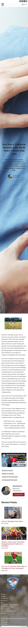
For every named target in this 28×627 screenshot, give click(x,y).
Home (3, 594)
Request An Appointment (9, 605)
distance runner (7, 470)
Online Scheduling (7, 607)
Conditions (4, 598)
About (3, 596)
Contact (3, 613)
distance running (8, 473)
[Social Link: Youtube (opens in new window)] (26, 1)
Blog (2, 602)
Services (4, 600)
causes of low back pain (10, 477)
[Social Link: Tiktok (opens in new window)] (24, 1)
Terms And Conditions (8, 611)
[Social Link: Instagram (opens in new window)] (22, 1)
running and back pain (9, 480)
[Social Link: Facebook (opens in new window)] (20, 1)
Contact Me (18, 494)
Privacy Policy (5, 609)
